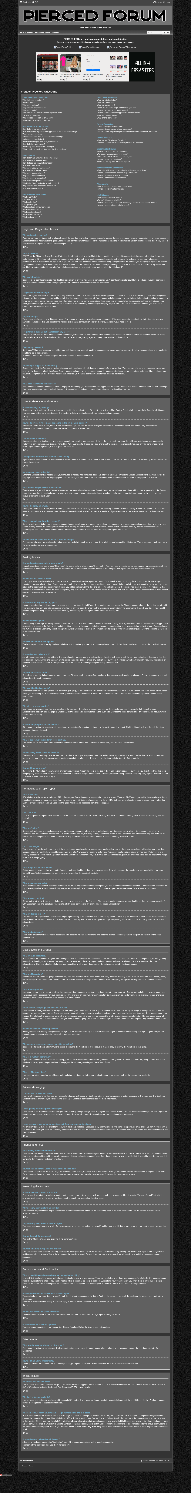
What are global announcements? (36, 207)
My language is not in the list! (34, 139)
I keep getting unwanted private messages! (114, 129)
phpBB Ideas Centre (139, 1400)
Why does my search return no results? (112, 154)
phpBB (143, 478)
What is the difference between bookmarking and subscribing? (122, 170)
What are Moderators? (106, 103)
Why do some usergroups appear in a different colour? (119, 113)
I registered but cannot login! (34, 108)
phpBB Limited (95, 1384)
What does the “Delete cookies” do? (37, 120)
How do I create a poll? (32, 165)
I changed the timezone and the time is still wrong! (43, 137)
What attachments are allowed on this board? (115, 187)
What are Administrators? (107, 100)
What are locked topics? (32, 215)
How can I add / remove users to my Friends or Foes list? (120, 143)
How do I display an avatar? (34, 144)
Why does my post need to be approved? (39, 186)
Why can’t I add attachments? (34, 176)
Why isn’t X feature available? (109, 200)
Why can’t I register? (31, 105)
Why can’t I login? (30, 110)
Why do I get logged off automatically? (38, 118)
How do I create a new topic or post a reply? (40, 158)
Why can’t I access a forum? (34, 173)
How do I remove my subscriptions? (111, 178)
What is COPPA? (29, 103)
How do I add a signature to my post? (38, 163)
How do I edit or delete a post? (35, 160)
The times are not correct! (33, 134)
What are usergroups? (106, 105)
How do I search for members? (109, 159)
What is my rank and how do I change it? (39, 147)
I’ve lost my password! (31, 115)
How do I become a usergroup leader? (112, 110)
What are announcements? (33, 209)
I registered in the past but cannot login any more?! (43, 113)
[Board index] (95, 13)
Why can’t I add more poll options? (36, 168)
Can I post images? (30, 205)
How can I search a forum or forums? (112, 151)
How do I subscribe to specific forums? (112, 175)
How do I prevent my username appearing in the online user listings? (50, 132)
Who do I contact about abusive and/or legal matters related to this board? (127, 203)
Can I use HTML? (30, 199)
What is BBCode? (30, 197)
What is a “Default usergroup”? (109, 115)
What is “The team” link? (107, 118)
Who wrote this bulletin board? (109, 198)
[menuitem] (35, 2)
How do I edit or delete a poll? (35, 171)
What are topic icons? (31, 217)
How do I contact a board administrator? (113, 205)
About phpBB (67, 1387)
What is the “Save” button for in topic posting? (41, 183)
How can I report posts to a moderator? (38, 181)
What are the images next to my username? (40, 142)
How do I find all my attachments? (110, 189)
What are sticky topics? (32, 212)
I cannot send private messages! (110, 127)
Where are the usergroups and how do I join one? (117, 108)
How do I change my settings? (35, 129)
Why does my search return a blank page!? (114, 157)
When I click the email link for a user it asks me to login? (45, 149)
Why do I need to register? (33, 100)
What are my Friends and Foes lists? (111, 140)
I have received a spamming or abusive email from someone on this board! (127, 132)
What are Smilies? (30, 202)
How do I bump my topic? (33, 188)
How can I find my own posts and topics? (113, 162)
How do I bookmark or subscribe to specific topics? (117, 173)
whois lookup (61, 1418)
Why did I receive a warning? (34, 178)
